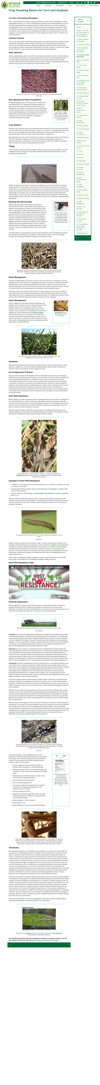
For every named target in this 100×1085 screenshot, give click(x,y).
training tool (37, 899)
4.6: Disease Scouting (83, 164)
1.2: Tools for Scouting (83, 44)
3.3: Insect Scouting (82, 126)
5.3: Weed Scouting (82, 195)
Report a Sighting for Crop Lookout (46, 2)
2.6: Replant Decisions (83, 93)
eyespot (28, 933)
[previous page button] (9, 945)
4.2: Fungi (79, 151)
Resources (48, 5)
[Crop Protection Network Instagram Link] (85, 3)
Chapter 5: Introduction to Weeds (81, 179)
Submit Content (62, 2)
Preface (79, 27)
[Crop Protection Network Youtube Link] (88, 3)
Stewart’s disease (38, 312)
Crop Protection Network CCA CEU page (46, 940)
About (39, 5)
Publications (60, 5)
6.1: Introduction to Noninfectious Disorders (82, 214)
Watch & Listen (80, 5)
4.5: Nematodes (81, 161)
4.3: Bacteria (80, 154)
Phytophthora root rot (22, 475)
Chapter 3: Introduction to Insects (81, 110)
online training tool (57, 933)
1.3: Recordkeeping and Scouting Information (82, 49)
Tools (70, 5)
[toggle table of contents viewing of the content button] (77, 20)
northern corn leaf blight (52, 550)
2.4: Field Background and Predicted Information (83, 82)
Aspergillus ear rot (60, 312)
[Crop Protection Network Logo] (11, 5)
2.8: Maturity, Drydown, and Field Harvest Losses (82, 103)
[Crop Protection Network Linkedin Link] (91, 3)
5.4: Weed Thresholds (83, 198)
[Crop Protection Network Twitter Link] (82, 3)
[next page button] (68, 945)
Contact (71, 2)
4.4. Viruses (80, 157)
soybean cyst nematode (46, 493)
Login (77, 2)
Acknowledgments (82, 233)
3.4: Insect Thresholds (83, 129)
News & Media (94, 5)
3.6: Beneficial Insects (83, 137)
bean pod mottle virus (31, 284)
